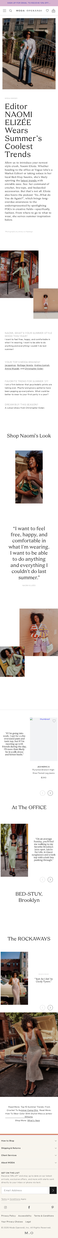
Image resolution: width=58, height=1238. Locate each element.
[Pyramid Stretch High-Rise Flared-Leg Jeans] (43, 739)
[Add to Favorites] (54, 721)
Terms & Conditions (44, 1216)
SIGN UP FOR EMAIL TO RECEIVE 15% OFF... (29, 3)
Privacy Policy (8, 1216)
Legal (28, 1221)
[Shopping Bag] (53, 11)
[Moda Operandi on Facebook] (29, 1207)
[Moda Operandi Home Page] (29, 10)
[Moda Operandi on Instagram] (5, 1207)
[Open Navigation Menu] (4, 11)
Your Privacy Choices (12, 1221)
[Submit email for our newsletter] (53, 1190)
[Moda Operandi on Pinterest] (52, 1207)
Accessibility (24, 1216)
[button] (53, 792)
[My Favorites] (47, 10)
